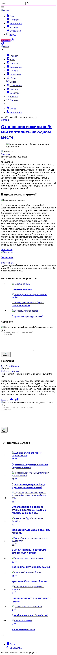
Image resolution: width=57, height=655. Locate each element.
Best (3, 366)
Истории (5, 119)
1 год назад (13, 371)
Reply (4, 400)
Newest (15, 366)
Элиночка (5, 154)
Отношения (6, 249)
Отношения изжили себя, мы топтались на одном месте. (27, 132)
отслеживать (7, 262)
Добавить (5, 40)
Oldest (9, 366)
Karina (4, 371)
